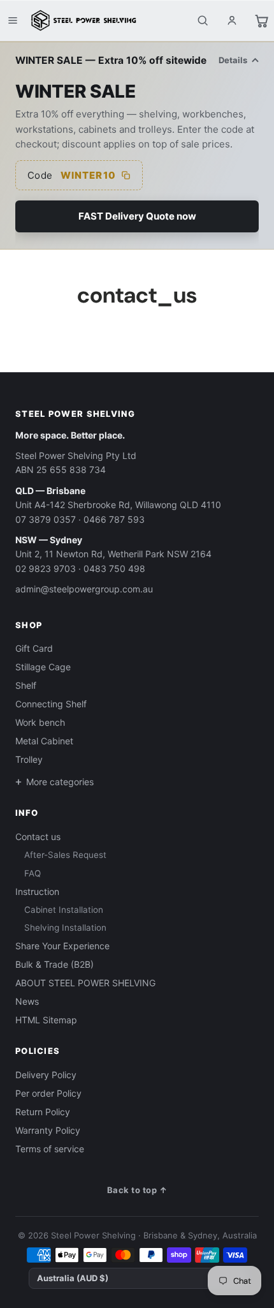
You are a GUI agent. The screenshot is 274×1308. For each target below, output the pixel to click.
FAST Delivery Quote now (137, 216)
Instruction (37, 891)
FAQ (32, 873)
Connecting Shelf (51, 703)
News (27, 1001)
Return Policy (42, 1111)
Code (71, 175)
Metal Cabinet (44, 740)
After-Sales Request (65, 855)
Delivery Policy (45, 1074)
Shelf (25, 685)
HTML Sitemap (46, 1019)
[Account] (232, 20)
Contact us (38, 836)
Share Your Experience (62, 945)
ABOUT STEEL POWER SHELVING (85, 982)
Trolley (29, 759)
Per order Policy (48, 1093)
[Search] (202, 20)
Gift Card (34, 648)
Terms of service (49, 1148)
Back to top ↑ (137, 1190)
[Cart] (261, 20)
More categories (60, 781)
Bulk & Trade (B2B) (54, 964)
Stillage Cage (43, 666)
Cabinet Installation (63, 910)
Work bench (40, 722)
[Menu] (12, 20)
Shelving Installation (65, 927)
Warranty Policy (47, 1130)
